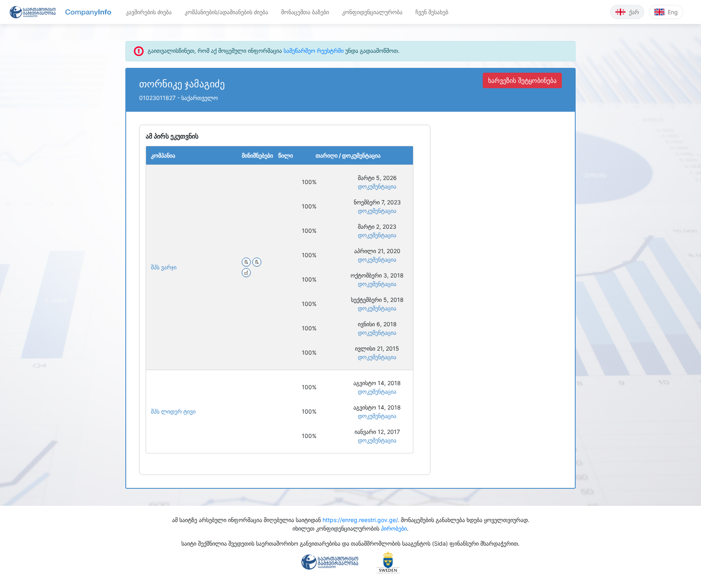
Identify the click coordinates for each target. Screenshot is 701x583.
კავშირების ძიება (149, 12)
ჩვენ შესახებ (431, 12)
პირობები (394, 528)
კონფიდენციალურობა (372, 12)
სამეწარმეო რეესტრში (314, 50)
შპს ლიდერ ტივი (173, 411)
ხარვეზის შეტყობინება (522, 80)
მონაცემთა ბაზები (305, 12)
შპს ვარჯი (163, 267)
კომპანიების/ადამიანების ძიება (226, 12)
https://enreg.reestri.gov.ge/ (360, 519)
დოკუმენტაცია (377, 186)
